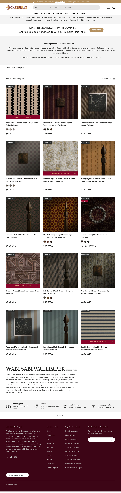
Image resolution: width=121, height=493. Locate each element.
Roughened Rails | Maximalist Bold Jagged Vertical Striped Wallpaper (22, 348)
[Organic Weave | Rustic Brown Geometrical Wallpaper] (23, 270)
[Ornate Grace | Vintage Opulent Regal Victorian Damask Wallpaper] (60, 214)
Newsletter (51, 464)
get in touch (70, 20)
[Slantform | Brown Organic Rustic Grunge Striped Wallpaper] (98, 102)
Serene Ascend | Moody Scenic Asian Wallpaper (95, 236)
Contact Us (51, 435)
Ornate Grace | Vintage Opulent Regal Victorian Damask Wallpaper (57, 236)
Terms (49, 455)
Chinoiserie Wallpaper (73, 468)
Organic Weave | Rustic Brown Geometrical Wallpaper (22, 292)
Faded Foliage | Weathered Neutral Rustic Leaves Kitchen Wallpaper (59, 180)
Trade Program (52, 468)
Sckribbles (14, 484)
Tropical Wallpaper (72, 447)
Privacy (49, 451)
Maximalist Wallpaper (73, 464)
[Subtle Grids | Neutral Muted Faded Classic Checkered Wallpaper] (23, 158)
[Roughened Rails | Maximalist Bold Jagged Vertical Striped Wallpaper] (23, 327)
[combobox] (66, 7)
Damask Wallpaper (72, 451)
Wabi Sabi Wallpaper (18, 67)
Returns (49, 459)
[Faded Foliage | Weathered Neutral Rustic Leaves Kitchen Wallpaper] (60, 158)
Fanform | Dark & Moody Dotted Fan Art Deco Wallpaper (21, 236)
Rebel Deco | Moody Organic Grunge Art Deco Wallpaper (58, 292)
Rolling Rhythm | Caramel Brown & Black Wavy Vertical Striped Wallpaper (96, 180)
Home (36, 13)
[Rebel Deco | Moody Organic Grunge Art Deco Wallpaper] (60, 270)
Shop (66, 13)
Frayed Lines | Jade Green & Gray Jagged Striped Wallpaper (58, 348)
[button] (114, 7)
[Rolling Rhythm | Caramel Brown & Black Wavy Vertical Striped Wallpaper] (98, 158)
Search (49, 431)
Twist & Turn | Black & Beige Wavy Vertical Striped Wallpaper (22, 123)
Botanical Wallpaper (72, 443)
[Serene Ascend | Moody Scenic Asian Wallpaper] (98, 214)
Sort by (9, 78)
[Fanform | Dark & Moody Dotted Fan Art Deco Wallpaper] (23, 214)
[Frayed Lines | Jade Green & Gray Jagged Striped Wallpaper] (60, 327)
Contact (84, 13)
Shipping (50, 447)
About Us (50, 443)
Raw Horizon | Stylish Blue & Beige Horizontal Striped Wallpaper (94, 348)
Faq (48, 439)
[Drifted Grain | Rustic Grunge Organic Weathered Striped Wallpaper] (60, 102)
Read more (96, 30)
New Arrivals (57, 13)
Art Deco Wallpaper (72, 459)
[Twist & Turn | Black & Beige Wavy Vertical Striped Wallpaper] (23, 102)
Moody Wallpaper (72, 431)
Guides (73, 13)
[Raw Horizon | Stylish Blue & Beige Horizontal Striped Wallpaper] (98, 327)
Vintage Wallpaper (72, 455)
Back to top (60, 416)
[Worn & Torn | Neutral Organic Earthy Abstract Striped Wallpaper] (98, 270)
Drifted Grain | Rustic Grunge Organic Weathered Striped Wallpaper (57, 123)
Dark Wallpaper (71, 439)
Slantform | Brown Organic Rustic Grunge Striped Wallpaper (96, 123)
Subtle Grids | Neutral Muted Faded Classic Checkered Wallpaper (22, 180)
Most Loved (45, 13)
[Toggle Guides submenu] (77, 13)
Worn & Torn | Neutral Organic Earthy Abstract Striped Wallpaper (95, 292)
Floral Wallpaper (71, 435)
